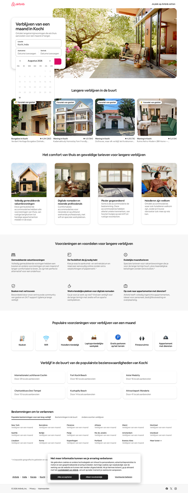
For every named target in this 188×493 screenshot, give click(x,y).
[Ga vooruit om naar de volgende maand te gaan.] (50, 61)
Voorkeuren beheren (123, 477)
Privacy (33, 488)
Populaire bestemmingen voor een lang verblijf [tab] (31, 417)
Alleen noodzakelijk (94, 477)
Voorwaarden (43, 488)
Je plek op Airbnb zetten (163, 4)
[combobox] (38, 44)
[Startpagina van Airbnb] (18, 4)
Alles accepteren (64, 477)
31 (20, 97)
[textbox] (27, 53)
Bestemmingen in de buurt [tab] (66, 417)
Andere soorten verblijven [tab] (93, 417)
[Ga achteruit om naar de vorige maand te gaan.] (20, 61)
